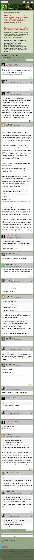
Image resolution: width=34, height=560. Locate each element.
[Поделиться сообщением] (31, 65)
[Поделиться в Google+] (7, 547)
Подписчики (15, 536)
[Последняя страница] (32, 60)
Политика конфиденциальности (12, 551)
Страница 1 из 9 (17, 60)
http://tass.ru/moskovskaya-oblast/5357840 (12, 74)
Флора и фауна (22, 57)
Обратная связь (26, 551)
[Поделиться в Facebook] (4, 547)
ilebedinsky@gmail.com (12, 45)
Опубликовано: (13, 65)
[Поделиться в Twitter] (2, 547)
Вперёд (28, 60)
